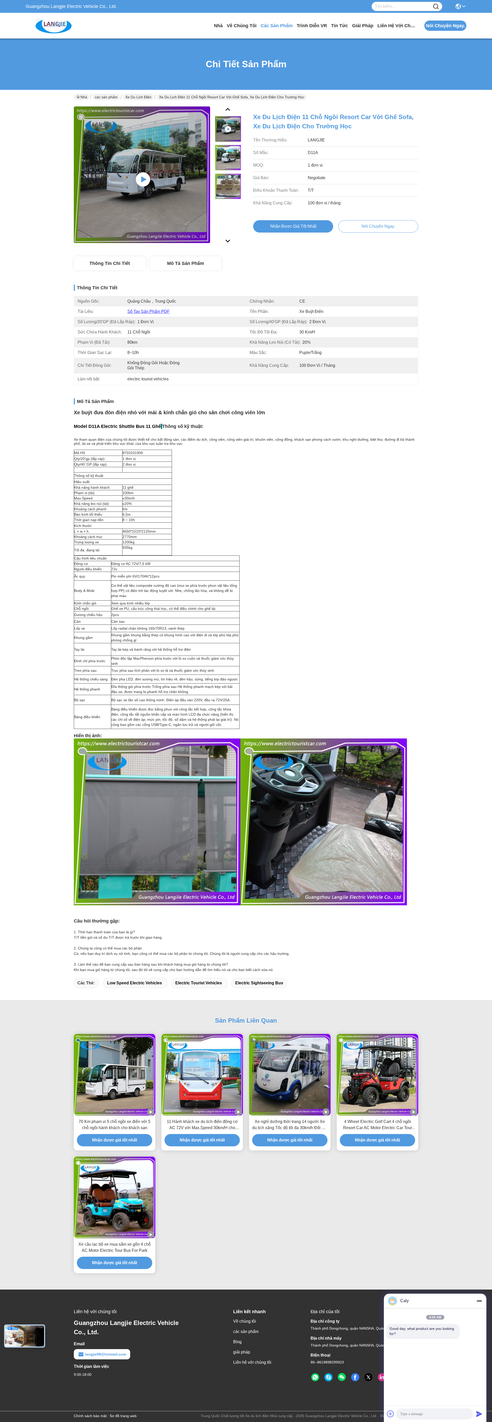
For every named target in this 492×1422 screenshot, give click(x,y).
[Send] (479, 1413)
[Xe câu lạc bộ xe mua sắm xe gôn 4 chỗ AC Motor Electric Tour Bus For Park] (114, 1197)
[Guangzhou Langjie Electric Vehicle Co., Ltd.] (54, 25)
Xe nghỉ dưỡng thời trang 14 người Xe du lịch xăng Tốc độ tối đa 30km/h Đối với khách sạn (289, 1125)
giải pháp (362, 25)
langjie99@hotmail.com (105, 1354)
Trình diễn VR (312, 25)
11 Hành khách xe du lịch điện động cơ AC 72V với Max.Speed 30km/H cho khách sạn (202, 1125)
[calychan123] (328, 1377)
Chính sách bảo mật (90, 1416)
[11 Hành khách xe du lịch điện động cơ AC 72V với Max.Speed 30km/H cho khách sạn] (202, 1075)
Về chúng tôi (242, 25)
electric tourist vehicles (198, 983)
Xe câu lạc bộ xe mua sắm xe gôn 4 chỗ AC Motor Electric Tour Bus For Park (114, 1247)
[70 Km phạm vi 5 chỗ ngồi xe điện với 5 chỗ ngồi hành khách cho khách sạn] (114, 1075)
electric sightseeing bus (259, 983)
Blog (237, 1342)
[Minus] (479, 1301)
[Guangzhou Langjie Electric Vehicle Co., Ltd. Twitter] (368, 1377)
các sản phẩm (277, 25)
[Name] (436, 6)
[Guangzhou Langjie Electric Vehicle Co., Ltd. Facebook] (355, 1377)
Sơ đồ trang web (123, 1416)
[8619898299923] (315, 1377)
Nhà (218, 25)
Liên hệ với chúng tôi (396, 25)
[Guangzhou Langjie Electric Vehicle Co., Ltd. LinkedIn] (381, 1377)
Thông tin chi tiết (109, 263)
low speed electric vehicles (134, 983)
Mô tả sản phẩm (185, 263)
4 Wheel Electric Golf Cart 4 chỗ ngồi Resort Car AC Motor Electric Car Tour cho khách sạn (377, 1125)
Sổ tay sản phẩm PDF (148, 311)
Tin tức (339, 25)
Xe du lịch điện (138, 97)
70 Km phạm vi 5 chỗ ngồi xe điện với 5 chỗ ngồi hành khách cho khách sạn (114, 1124)
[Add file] (390, 1413)
